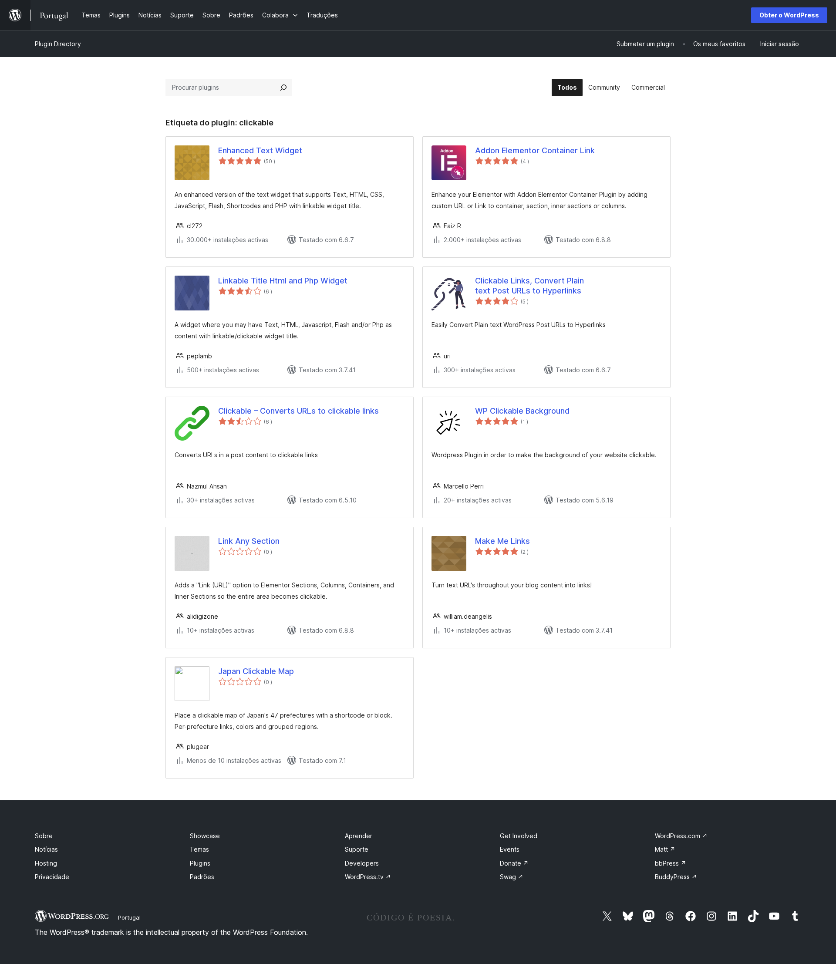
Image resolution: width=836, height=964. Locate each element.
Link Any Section (249, 541)
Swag (511, 876)
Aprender (358, 835)
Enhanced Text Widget (260, 150)
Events (509, 849)
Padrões (202, 876)
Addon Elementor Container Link (535, 150)
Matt (665, 849)
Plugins (200, 863)
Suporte (356, 849)
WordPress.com (681, 835)
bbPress (670, 863)
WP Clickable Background (522, 410)
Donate (514, 863)
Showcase (205, 835)
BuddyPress (676, 876)
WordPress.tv (368, 876)
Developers (362, 863)
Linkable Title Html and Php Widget (282, 280)
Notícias (46, 849)
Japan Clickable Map (256, 671)
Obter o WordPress (789, 15)
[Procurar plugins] (283, 87)
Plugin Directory (58, 43)
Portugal (129, 917)
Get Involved (518, 835)
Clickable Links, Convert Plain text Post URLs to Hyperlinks (529, 285)
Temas (199, 849)
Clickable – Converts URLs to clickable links (298, 410)
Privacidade (52, 876)
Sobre (44, 835)
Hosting (46, 863)
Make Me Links (502, 541)
